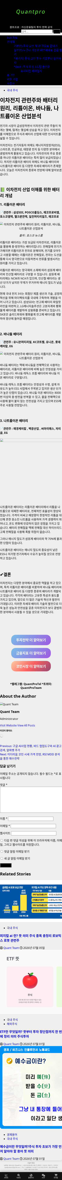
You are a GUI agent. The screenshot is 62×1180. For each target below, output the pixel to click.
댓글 (3, 785)
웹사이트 (5, 833)
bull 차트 (12, 38)
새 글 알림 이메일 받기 (17, 858)
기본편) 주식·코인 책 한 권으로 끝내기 (36, 46)
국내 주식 (12, 90)
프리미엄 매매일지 (31, 71)
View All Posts (26, 725)
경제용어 (12, 1135)
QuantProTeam (31, 688)
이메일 (5, 826)
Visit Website (8, 725)
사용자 (11, 83)
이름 (3, 819)
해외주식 (12, 1024)
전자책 (11, 42)
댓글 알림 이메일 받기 (16, 851)
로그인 (11, 75)
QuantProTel (32, 684)
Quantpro (31, 11)
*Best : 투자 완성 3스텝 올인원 (32, 67)
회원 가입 (12, 79)
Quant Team (9, 711)
